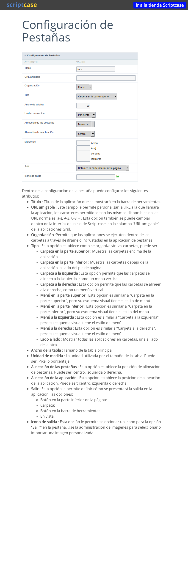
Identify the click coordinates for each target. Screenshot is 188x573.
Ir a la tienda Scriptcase (160, 5)
